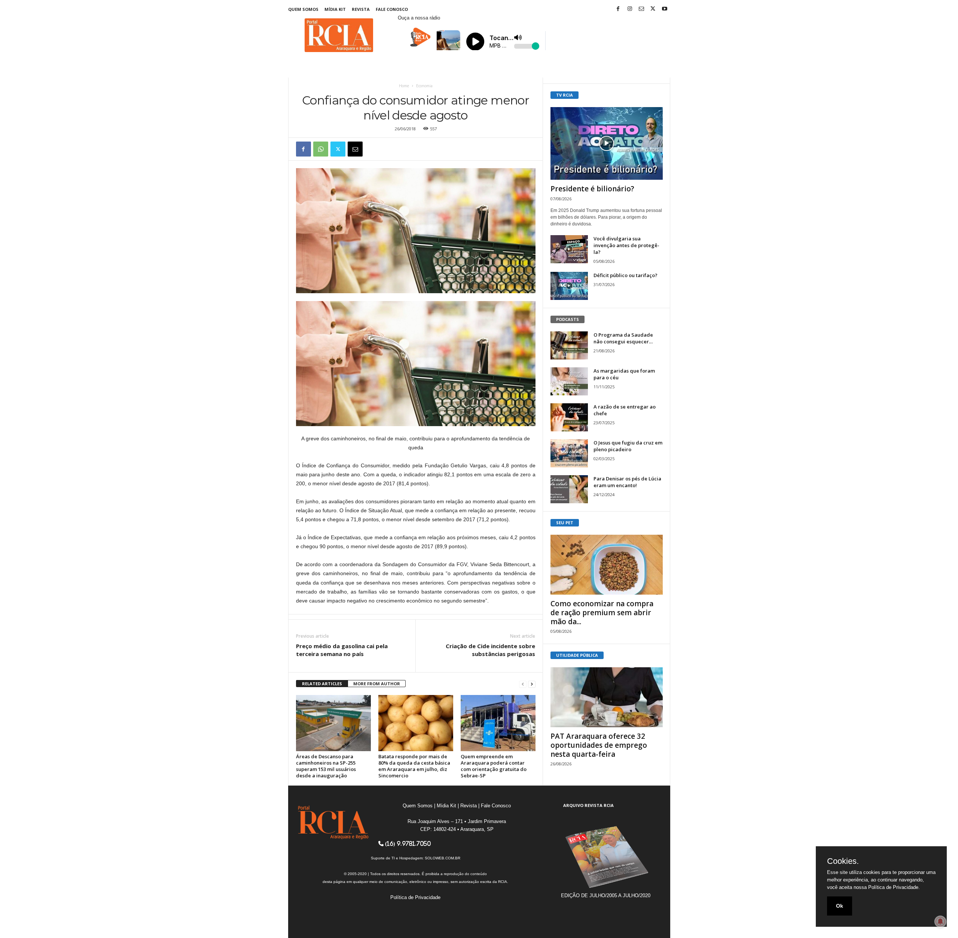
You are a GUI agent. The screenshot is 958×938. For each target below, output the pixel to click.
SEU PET (564, 522)
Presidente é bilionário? (592, 189)
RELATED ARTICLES (322, 683)
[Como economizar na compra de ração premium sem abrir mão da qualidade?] (606, 565)
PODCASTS (567, 319)
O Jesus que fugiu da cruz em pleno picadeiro (628, 446)
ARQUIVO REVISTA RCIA (588, 805)
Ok (839, 906)
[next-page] (532, 684)
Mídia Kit (335, 9)
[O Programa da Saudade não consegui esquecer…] (569, 345)
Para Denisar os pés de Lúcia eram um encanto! (627, 482)
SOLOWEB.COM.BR (442, 858)
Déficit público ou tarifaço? (626, 275)
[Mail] (641, 9)
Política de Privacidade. (894, 887)
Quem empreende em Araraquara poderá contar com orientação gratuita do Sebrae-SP (494, 766)
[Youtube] (664, 9)
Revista (361, 9)
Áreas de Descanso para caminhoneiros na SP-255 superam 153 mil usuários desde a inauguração (326, 766)
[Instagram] (629, 9)
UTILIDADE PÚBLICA (577, 655)
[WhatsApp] (320, 149)
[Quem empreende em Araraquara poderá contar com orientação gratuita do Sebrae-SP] (498, 723)
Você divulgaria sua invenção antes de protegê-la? (626, 245)
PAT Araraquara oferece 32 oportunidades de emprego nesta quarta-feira (598, 745)
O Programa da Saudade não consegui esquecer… (623, 338)
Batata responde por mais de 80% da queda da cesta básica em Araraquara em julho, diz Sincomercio (414, 766)
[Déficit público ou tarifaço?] (569, 286)
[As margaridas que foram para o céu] (569, 381)
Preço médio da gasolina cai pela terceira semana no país (342, 650)
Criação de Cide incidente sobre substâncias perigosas (490, 650)
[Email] (355, 149)
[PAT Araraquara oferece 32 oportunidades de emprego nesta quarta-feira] (606, 697)
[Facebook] (618, 9)
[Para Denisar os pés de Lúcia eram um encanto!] (569, 489)
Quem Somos (303, 9)
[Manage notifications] (940, 922)
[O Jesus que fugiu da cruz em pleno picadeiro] (569, 453)
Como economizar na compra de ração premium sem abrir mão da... (601, 612)
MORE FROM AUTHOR (376, 683)
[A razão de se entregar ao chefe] (569, 417)
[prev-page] (523, 684)
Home (404, 85)
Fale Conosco (392, 9)
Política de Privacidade (415, 897)
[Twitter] (653, 9)
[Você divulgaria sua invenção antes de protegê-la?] (569, 249)
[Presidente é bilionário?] (606, 143)
